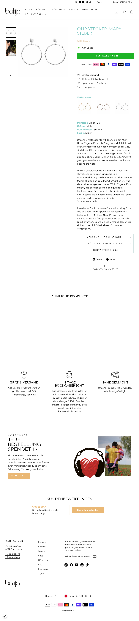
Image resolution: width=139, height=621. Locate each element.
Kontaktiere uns (105, 250)
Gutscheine (90, 9)
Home (28, 9)
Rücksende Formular (69, 411)
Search (41, 551)
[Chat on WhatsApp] (5, 616)
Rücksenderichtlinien (105, 243)
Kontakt (42, 546)
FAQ (40, 564)
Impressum (43, 569)
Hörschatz (19, 475)
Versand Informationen (105, 237)
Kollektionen (34, 14)
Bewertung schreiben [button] (88, 510)
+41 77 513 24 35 (12, 554)
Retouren (42, 542)
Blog (40, 555)
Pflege (73, 9)
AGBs (41, 573)
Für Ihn (57, 9)
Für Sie (41, 9)
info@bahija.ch (12, 557)
